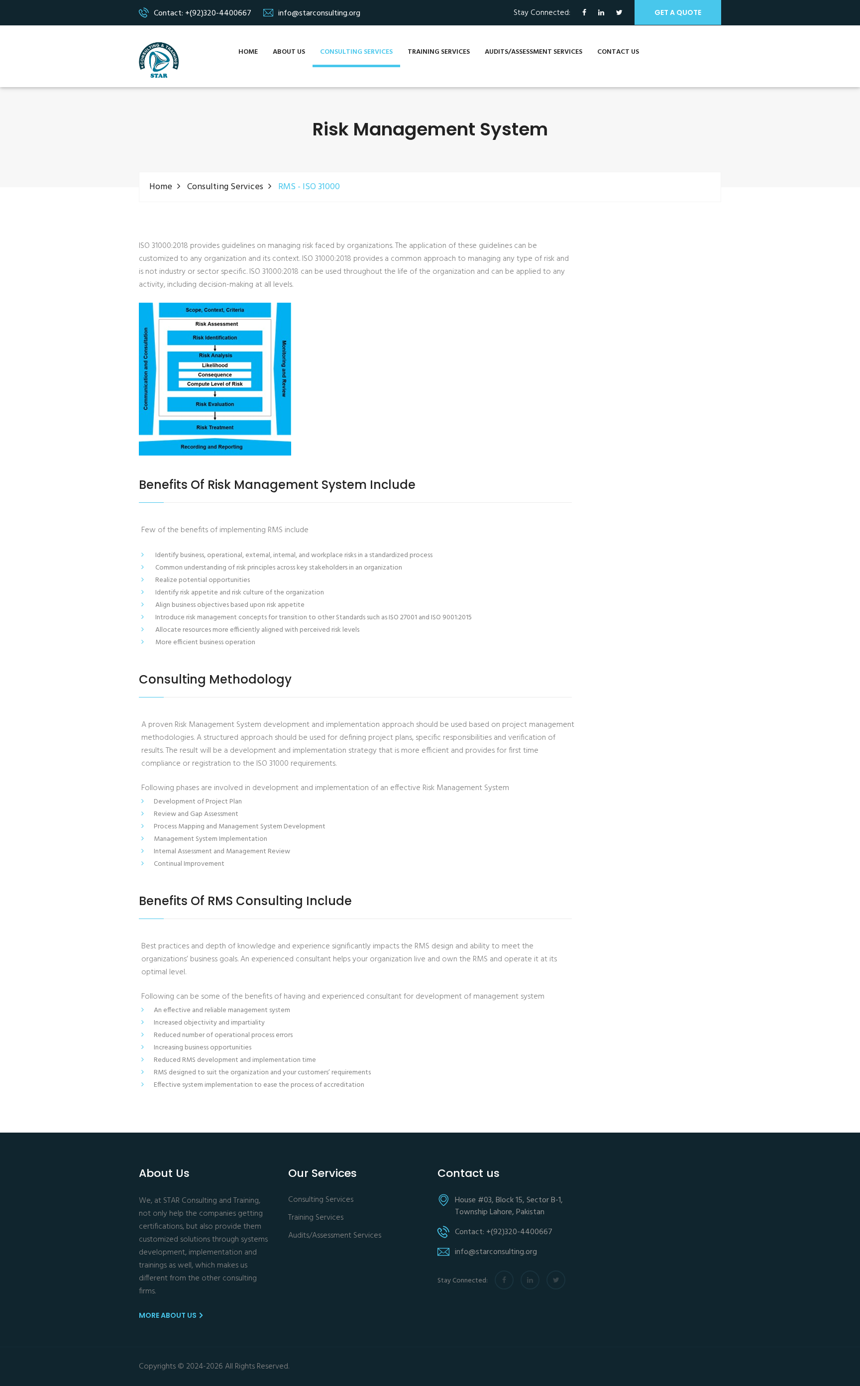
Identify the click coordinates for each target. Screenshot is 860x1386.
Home (248, 52)
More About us (168, 1315)
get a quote (677, 12)
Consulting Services (356, 52)
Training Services (439, 52)
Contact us (618, 52)
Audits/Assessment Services (533, 52)
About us (289, 52)
